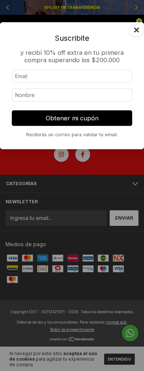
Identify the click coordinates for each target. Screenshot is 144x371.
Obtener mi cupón (72, 118)
